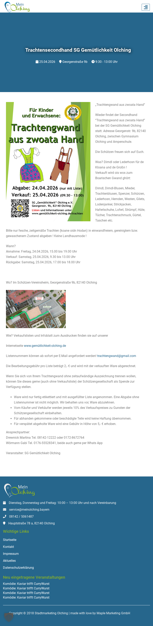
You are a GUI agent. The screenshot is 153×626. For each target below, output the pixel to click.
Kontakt (8, 547)
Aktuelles (9, 561)
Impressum (11, 554)
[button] (9, 617)
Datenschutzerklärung (18, 568)
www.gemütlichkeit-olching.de (45, 346)
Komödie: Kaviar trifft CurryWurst (26, 583)
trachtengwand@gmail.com (116, 356)
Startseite (9, 540)
